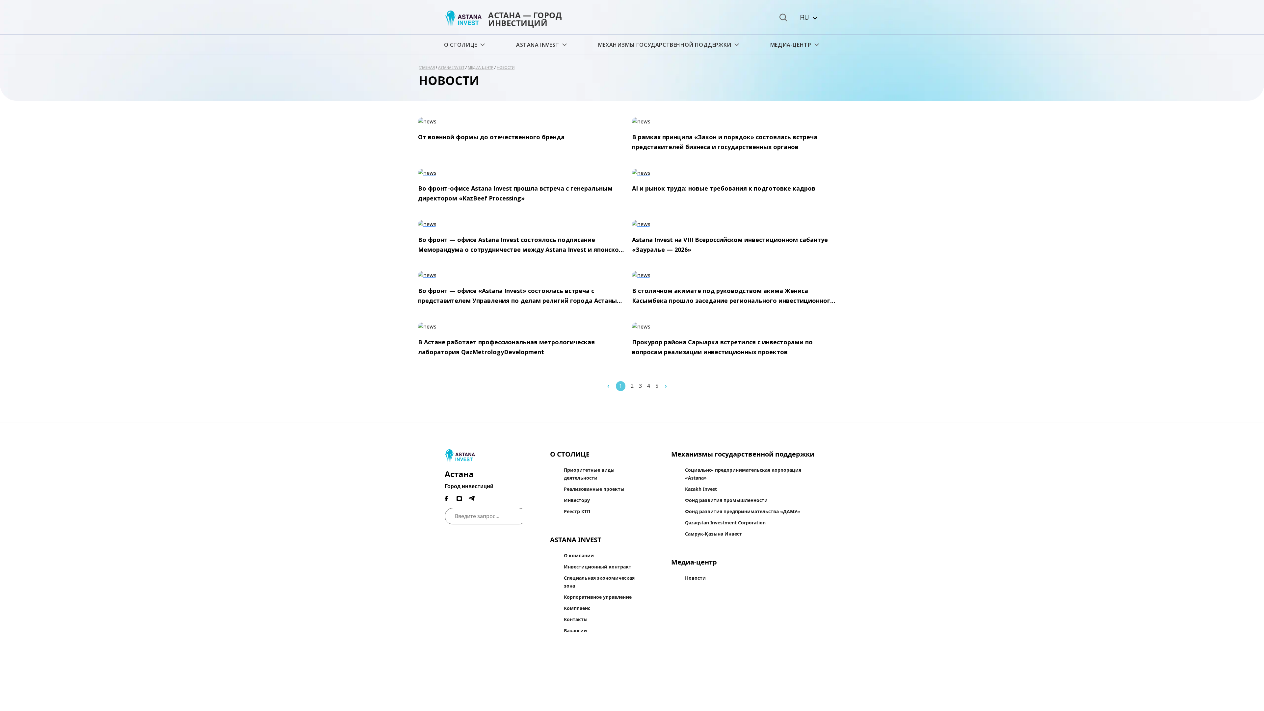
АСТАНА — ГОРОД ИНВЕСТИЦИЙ (525, 19)
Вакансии (575, 630)
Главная (427, 67)
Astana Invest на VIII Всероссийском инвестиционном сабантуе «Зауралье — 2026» (730, 244)
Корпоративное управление (598, 597)
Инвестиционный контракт (597, 567)
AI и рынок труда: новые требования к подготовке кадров (723, 188)
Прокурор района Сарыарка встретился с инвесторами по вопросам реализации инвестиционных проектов (722, 347)
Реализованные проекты (594, 489)
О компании (579, 555)
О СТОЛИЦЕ (460, 44)
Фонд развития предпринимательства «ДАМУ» (742, 511)
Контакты (576, 619)
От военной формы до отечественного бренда (491, 137)
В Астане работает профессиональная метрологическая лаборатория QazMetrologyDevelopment (506, 347)
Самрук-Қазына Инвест (713, 534)
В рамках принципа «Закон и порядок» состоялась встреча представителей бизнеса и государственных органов (724, 142)
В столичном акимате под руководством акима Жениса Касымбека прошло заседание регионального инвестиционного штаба (733, 296)
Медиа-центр (790, 44)
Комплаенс (577, 608)
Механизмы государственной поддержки (664, 44)
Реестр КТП (577, 511)
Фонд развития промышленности (726, 500)
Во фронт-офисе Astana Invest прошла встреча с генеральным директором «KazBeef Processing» (515, 193)
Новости (505, 67)
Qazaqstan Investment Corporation (725, 522)
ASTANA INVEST (537, 44)
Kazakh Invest (701, 489)
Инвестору (577, 500)
